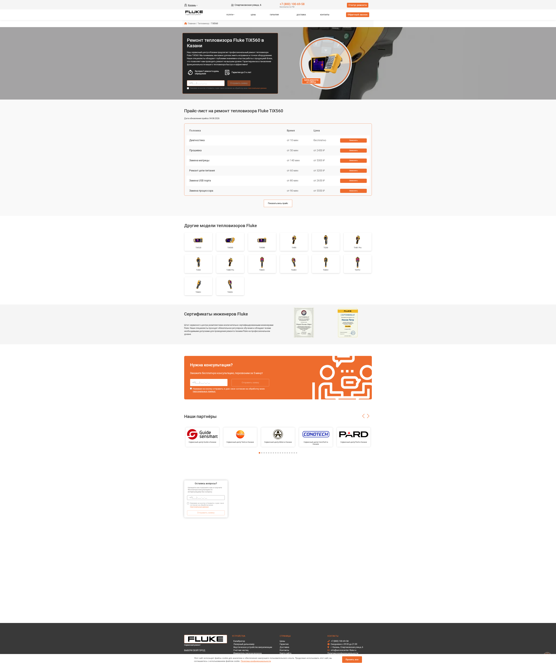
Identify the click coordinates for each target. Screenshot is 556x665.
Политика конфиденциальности (256, 661)
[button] (363, 416)
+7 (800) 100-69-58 (292, 3)
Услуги (229, 15)
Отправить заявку (239, 83)
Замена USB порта (200, 180)
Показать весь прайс (278, 203)
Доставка (301, 15)
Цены (253, 15)
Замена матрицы (199, 160)
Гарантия (274, 15)
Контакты (324, 15)
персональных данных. (257, 88)
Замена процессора (201, 190)
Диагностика (197, 140)
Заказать (353, 140)
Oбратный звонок (358, 14)
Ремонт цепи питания (202, 170)
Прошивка (195, 150)
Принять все (352, 659)
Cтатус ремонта (358, 5)
